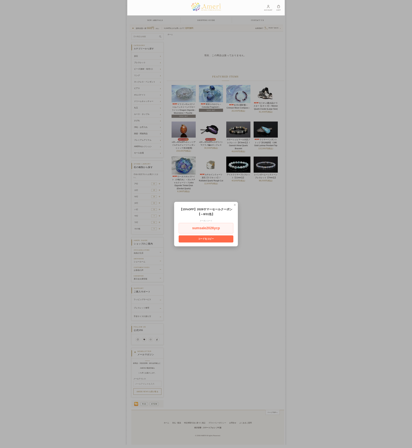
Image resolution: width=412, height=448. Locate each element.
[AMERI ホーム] (206, 6)
